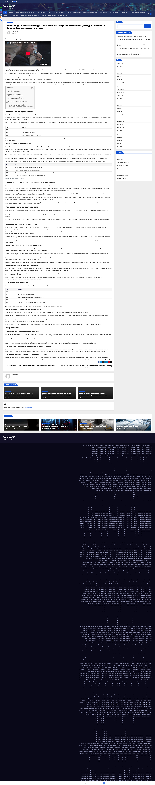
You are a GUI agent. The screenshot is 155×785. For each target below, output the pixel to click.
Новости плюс (120, 172)
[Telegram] (1, 10)
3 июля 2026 (46, 428)
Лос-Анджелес (110, 595)
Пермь (150, 659)
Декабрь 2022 (120, 134)
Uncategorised (114, 12)
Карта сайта (105, 570)
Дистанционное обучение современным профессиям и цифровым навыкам (95, 425)
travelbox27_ (16, 31)
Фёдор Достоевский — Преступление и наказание (123, 714)
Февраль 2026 (120, 82)
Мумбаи (111, 632)
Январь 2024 (120, 118)
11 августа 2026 (10, 428)
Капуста (146, 568)
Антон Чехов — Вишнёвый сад (96, 470)
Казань (125, 564)
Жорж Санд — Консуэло (108, 550)
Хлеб (133, 745)
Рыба (116, 671)
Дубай (102, 544)
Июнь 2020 (119, 140)
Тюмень (92, 710)
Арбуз (90, 474)
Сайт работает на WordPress (8, 613)
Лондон (105, 593)
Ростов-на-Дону (115, 667)
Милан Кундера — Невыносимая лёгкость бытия (142, 613)
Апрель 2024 (120, 108)
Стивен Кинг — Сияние (100, 702)
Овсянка (149, 650)
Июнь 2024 (119, 102)
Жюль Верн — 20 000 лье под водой (130, 550)
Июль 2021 (119, 137)
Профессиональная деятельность (14, 94)
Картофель (110, 570)
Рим (89, 665)
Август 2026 (120, 63)
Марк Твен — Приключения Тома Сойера (128, 603)
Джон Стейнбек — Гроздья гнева (106, 539)
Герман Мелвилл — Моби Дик (145, 500)
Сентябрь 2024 (120, 92)
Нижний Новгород (111, 634)
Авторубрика (103, 12)
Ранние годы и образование (13, 89)
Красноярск (82, 576)
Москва (87, 628)
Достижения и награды (11, 99)
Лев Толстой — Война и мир (146, 585)
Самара (97, 681)
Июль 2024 (119, 98)
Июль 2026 (119, 66)
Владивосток (126, 482)
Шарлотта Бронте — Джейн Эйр (133, 755)
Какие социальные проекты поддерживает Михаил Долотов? (22, 106)
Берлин (107, 478)
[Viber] (1, 12)
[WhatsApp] (1, 7)
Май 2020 (119, 143)
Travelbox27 (9, 6)
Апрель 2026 (120, 76)
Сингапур (141, 694)
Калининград (132, 566)
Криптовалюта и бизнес (90, 12)
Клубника (114, 574)
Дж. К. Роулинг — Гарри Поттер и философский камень (98, 507)
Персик (139, 661)
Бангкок (115, 476)
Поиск (119, 22)
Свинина (98, 687)
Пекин (93, 659)
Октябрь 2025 (120, 89)
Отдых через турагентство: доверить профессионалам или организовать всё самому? (96, 657)
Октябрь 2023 (120, 127)
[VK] (1, 15)
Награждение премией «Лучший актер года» (18, 101)
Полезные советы (59, 12)
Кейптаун (145, 570)
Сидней (81, 694)
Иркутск (103, 562)
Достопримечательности (44, 12)
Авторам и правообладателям (145, 445)
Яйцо (114, 780)
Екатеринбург (113, 546)
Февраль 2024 (120, 114)
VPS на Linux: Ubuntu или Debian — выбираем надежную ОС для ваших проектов (55, 426)
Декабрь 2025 (120, 85)
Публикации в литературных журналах (16, 98)
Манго (150, 601)
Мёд (140, 611)
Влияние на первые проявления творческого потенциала (20, 92)
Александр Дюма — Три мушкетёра (114, 447)
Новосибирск (98, 644)
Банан (134, 474)
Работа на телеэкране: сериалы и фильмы (17, 97)
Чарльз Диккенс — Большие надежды (99, 747)
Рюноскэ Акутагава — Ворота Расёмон (88, 681)
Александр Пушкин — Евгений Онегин (129, 447)
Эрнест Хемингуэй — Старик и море (87, 770)
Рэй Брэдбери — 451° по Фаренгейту (144, 671)
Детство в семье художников (14, 91)
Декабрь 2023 (120, 121)
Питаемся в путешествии (74, 12)
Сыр (98, 708)
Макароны (90, 601)
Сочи (91, 698)
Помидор (116, 663)
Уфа (97, 712)
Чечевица (149, 753)
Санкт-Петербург (106, 683)
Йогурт (91, 564)
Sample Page (88, 445)
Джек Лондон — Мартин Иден (93, 539)
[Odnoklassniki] (1, 17)
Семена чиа (144, 687)
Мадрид (107, 599)
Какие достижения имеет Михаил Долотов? (19, 104)
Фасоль (89, 714)
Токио (126, 708)
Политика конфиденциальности (107, 663)
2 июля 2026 (83, 428)
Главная (10, 12)
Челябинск (145, 749)
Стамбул (149, 698)
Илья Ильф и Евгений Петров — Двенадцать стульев (121, 560)
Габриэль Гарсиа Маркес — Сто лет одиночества (142, 488)
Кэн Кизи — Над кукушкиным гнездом (133, 585)
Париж (113, 657)
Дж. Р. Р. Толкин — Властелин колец (130, 517)
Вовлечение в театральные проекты (16, 95)
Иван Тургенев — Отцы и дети (133, 558)
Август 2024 (120, 95)
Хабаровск (120, 743)
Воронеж (124, 486)
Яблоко (82, 780)
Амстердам (93, 463)
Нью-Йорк (149, 646)
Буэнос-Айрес (148, 478)
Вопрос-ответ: (10, 102)
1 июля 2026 (121, 428)
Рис (139, 665)
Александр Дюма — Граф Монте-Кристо (99, 447)
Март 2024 (119, 111)
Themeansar (24, 613)
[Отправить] (1, 19)
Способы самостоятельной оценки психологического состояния (132, 36)
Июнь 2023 (119, 130)
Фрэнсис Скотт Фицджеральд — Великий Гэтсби (105, 731)
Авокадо (93, 445)
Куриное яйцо (101, 583)
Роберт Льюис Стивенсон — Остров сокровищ (103, 667)
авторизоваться (28, 407)
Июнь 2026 (119, 69)
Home (84, 445)
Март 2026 (119, 79)
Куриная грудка (82, 583)
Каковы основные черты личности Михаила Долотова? (21, 107)
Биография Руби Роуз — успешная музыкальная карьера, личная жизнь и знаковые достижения (93, 395)
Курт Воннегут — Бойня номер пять (104, 585)
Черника (101, 753)
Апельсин (118, 472)
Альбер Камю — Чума (101, 457)
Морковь (100, 626)
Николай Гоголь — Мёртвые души (118, 636)
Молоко (131, 624)
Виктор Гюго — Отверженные (117, 482)
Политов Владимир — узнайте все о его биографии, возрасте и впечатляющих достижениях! (57, 395)
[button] (148, 13)
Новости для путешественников (25, 12)
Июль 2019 (119, 146)
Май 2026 (119, 73)
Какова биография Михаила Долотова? (18, 105)
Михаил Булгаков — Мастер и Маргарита (95, 620)
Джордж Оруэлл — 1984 (117, 539)
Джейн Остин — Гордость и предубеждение (126, 529)
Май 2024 (119, 105)
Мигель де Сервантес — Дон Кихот (98, 613)
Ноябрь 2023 (120, 124)
